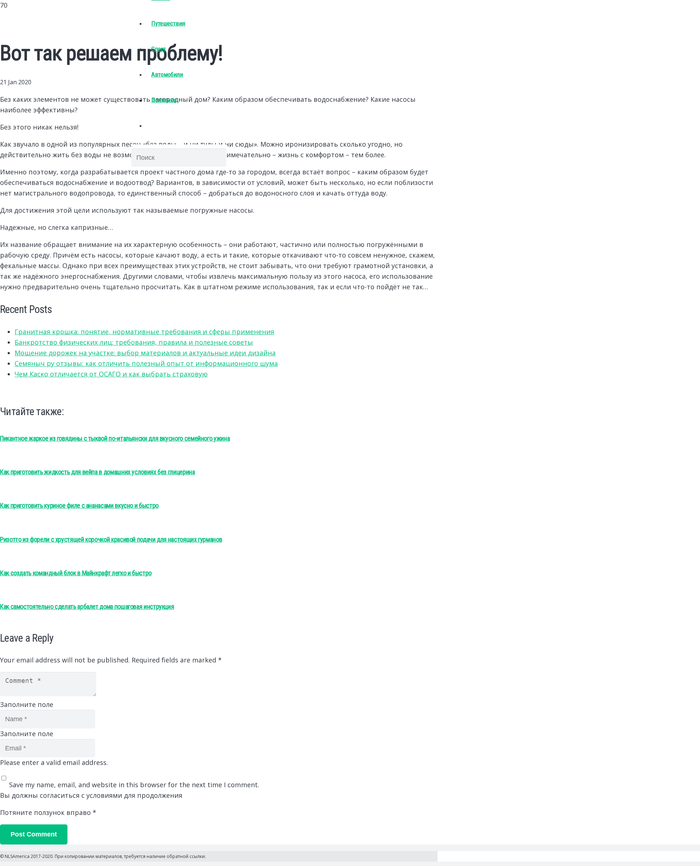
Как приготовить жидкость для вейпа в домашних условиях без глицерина (97, 472)
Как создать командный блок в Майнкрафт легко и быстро (76, 573)
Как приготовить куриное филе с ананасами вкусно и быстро (79, 505)
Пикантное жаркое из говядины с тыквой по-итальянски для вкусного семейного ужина (115, 438)
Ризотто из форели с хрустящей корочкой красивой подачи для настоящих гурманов (111, 539)
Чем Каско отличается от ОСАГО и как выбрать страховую (111, 374)
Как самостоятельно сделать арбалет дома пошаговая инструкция (87, 606)
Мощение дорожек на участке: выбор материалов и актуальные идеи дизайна (145, 352)
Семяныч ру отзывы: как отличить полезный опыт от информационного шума (146, 363)
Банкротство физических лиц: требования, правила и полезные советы (134, 342)
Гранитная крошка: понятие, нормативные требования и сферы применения (144, 331)
